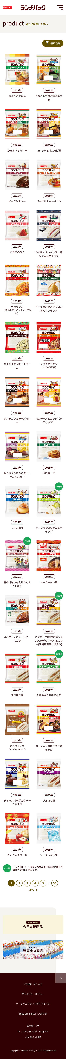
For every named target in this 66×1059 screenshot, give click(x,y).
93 (54, 883)
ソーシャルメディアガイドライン (33, 1003)
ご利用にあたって (33, 984)
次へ (31, 890)
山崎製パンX (33, 1025)
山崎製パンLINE (33, 1037)
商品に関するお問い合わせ (33, 1013)
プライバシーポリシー (33, 994)
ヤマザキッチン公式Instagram (33, 1031)
